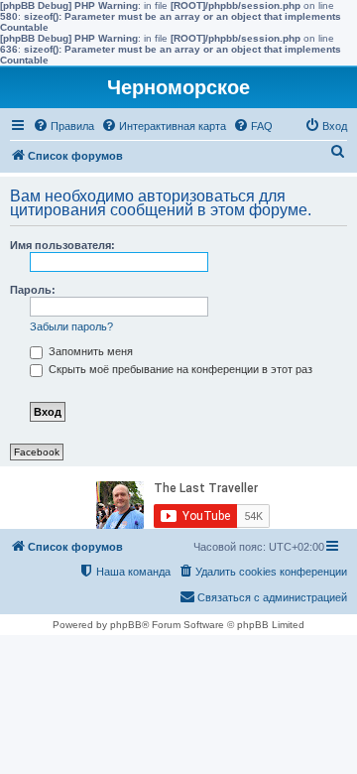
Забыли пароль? (71, 326)
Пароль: (33, 290)
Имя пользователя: (62, 245)
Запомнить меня (89, 351)
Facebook (37, 452)
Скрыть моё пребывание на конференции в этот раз (179, 369)
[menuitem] (63, 126)
